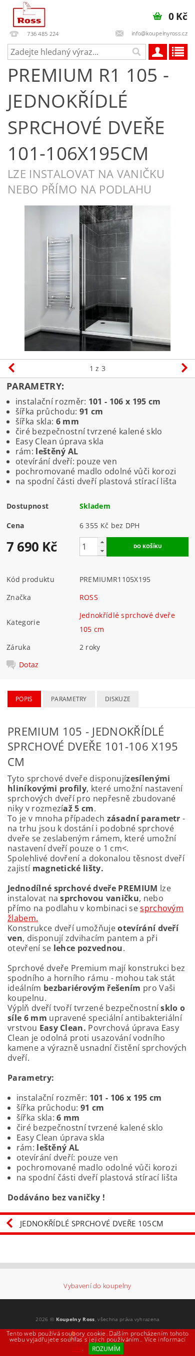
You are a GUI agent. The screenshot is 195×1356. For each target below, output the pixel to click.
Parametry (69, 699)
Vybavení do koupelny (97, 1286)
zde (77, 1349)
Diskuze (117, 699)
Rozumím (106, 1349)
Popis (24, 699)
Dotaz (29, 664)
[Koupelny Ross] (29, 13)
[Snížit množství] (102, 551)
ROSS (89, 597)
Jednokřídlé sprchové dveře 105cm (91, 1223)
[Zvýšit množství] (102, 542)
